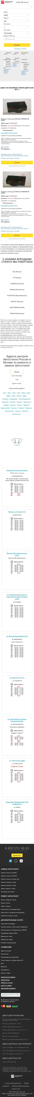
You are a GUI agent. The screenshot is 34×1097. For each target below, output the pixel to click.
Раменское (29, 408)
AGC (17, 271)
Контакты (5, 980)
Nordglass (17, 289)
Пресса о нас (7, 983)
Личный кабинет (8, 988)
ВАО (28, 393)
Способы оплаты (16, 1088)
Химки (24, 396)
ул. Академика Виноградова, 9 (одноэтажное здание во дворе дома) (17, 597)
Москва (16, 372)
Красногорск (27, 402)
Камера (7, 61)
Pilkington (17, 295)
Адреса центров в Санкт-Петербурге (16, 1044)
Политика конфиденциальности (13, 1083)
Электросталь (16, 414)
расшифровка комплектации (9, 133)
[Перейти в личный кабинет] (31, 2)
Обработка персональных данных (20, 1085)
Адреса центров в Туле (11, 1058)
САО (18, 393)
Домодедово (13, 399)
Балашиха (5, 399)
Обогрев (8, 63)
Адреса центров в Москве (13, 1015)
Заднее (25, 66)
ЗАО (9, 393)
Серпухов (18, 411)
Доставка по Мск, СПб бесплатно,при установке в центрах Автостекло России (14, 155)
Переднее (26, 64)
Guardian (17, 283)
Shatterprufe (17, 307)
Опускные (24, 59)
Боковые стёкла (24, 53)
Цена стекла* (5, 147)
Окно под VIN (7, 67)
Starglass (17, 313)
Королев (19, 402)
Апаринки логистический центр (17, 470)
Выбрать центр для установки (10, 158)
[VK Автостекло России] (15, 860)
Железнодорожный (24, 399)
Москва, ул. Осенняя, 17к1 (17, 512)
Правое (25, 69)
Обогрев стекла (15, 58)
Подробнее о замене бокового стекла (25, 72)
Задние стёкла (15, 53)
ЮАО (13, 396)
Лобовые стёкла (7, 53)
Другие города (16, 383)
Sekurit (17, 301)
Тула (16, 379)
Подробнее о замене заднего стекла (16, 64)
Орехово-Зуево (5, 408)
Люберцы (6, 405)
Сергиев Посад (9, 411)
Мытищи (13, 405)
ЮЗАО (19, 396)
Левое (25, 67)
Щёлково (25, 411)
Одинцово (26, 405)
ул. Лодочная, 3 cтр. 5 (17, 677)
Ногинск (19, 405)
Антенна (8, 64)
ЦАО (4, 393)
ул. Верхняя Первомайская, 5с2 (17, 636)
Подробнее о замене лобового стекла (7, 71)
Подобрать (17, 45)
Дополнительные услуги (12, 920)
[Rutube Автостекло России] (22, 862)
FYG (17, 277)
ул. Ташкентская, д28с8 (17, 760)
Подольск (14, 408)
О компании (6, 947)
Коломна (12, 402)
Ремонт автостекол (9, 896)
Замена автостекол (9, 869)
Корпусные (24, 62)
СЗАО (13, 393)
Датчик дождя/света (7, 58)
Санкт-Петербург (17, 375)
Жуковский (5, 402)
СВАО (23, 393)
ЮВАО (8, 396)
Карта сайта (6, 986)
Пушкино (21, 408)
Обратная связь (8, 977)
